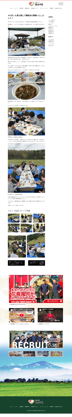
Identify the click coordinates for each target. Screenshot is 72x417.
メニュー (16, 8)
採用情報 (51, 8)
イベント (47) (51, 42)
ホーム (11, 8)
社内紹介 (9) (50, 28)
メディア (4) (50, 44)
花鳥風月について (34, 8)
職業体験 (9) (50, 27)
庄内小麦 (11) (51, 30)
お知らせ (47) (51, 45)
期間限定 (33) (51, 41)
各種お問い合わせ (58, 8)
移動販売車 (27, 8)
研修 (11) (50, 24)
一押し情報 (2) (51, 21)
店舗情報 (21, 8)
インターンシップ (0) (52, 25)
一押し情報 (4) (51, 39)
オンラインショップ (44, 8)
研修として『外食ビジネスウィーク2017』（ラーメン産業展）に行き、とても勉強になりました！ (16, 263)
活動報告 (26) (51, 33)
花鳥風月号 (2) (51, 31)
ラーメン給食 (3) (51, 20)
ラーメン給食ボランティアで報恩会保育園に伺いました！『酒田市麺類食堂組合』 (37, 263)
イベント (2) (50, 23)
